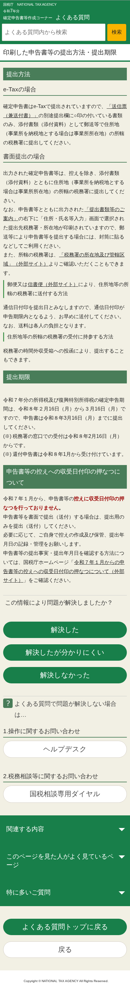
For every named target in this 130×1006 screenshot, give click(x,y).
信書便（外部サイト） (53, 284)
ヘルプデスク (65, 749)
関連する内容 (25, 828)
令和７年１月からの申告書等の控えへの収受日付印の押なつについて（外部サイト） (64, 571)
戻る (65, 949)
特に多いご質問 (28, 892)
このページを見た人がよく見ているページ (60, 860)
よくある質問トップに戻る (65, 927)
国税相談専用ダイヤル (65, 794)
